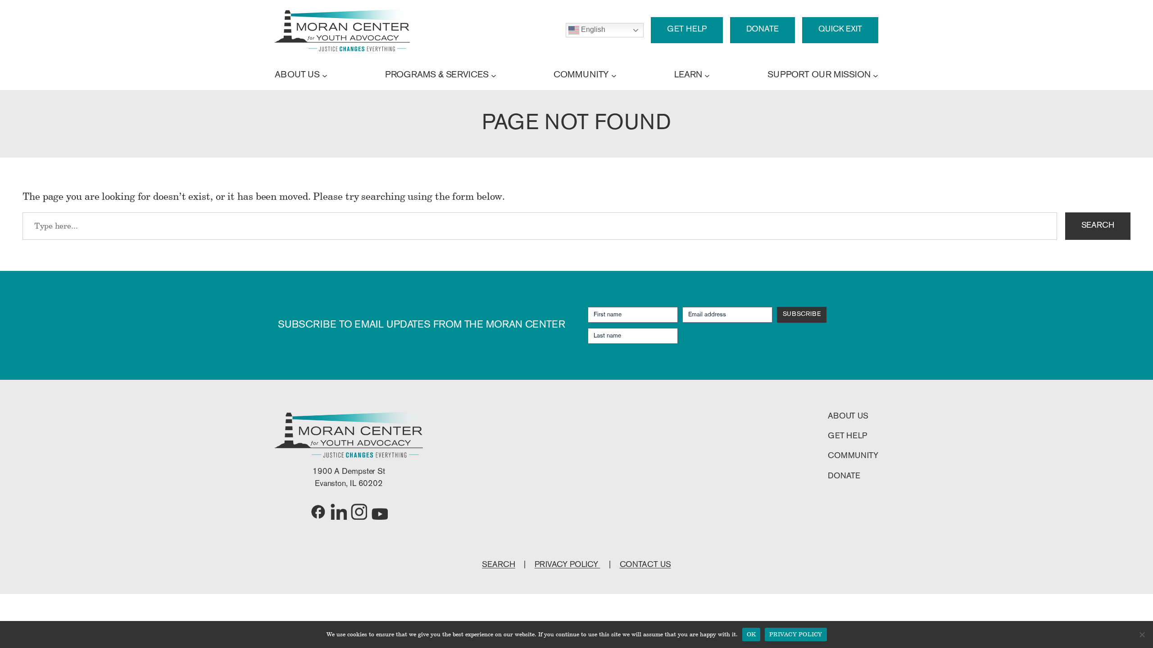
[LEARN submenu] (707, 75)
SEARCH (1097, 226)
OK (751, 634)
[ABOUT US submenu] (324, 75)
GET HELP (686, 30)
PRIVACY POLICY (567, 565)
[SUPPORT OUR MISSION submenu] (875, 75)
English (592, 29)
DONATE (762, 30)
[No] (1141, 634)
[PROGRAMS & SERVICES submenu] (493, 75)
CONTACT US (645, 565)
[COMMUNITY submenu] (614, 75)
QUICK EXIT (840, 30)
